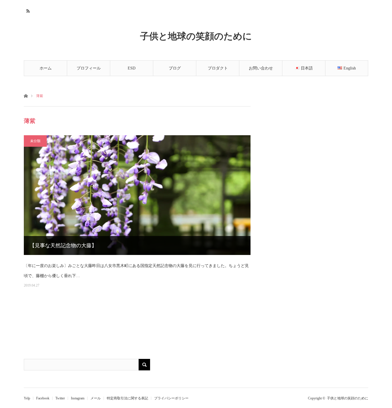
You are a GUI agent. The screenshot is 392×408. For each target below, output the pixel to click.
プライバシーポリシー (171, 398)
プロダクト (218, 68)
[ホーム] (26, 95)
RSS (27, 10)
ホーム (46, 68)
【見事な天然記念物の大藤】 (63, 245)
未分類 (35, 141)
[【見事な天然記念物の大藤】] (137, 195)
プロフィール (89, 68)
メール (95, 398)
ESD (131, 68)
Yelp (27, 398)
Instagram (77, 398)
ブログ (175, 68)
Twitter (60, 398)
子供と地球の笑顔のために (196, 36)
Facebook (42, 398)
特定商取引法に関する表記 (127, 398)
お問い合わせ (261, 68)
